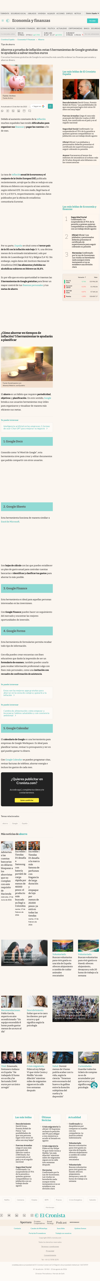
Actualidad (62, 28)
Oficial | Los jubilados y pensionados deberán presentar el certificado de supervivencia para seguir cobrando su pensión (78, 145)
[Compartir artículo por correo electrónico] (24, 111)
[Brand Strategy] (50, 1223)
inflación (41, 119)
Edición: (91, 13)
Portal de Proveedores (37, 1233)
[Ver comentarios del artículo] (29, 111)
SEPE (47, 1200)
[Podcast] (61, 1222)
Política (51, 28)
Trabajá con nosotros (63, 1233)
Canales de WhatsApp (39, 1228)
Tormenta (4, 13)
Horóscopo (50, 1207)
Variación (81, 277)
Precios (59, 1200)
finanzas (19, 127)
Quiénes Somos (80, 1228)
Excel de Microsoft (10, 521)
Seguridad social (18, 13)
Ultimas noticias (7, 28)
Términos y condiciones (50, 1246)
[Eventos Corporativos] (39, 1223)
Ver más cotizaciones (92, 34)
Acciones (60, 13)
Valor (96, 277)
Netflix (77, 13)
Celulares (20, 1200)
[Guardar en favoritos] (50, 106)
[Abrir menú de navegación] (2, 20)
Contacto (17, 1228)
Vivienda (42, 13)
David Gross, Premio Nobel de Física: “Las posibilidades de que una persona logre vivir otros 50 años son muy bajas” (80, 106)
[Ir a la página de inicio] (8, 20)
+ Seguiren (39, 106)
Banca (86, 28)
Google (47, 398)
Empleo (69, 13)
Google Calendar (13, 759)
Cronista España (8, 39)
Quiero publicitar (29, 800)
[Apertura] (25, 1222)
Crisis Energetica (75, 1200)
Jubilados (32, 13)
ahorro (41, 39)
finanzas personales (33, 285)
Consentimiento (50, 1255)
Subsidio (92, 1200)
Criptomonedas (75, 28)
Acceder (92, 21)
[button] (94, 1085)
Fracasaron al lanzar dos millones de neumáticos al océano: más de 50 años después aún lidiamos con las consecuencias (80, 159)
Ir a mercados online (8, 34)
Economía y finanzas (26, 28)
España (18, 245)
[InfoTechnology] (74, 1223)
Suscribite (61, 1228)
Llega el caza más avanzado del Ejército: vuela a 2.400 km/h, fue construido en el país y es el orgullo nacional (80, 119)
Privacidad (50, 1251)
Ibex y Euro (41, 28)
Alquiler (51, 13)
